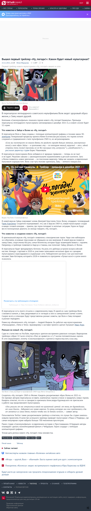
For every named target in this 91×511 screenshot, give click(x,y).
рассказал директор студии (17, 150)
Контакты (7, 487)
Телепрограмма (69, 483)
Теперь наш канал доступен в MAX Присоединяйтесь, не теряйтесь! (18, 14)
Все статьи (7, 8)
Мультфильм (7, 438)
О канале (55, 483)
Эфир (81, 3)
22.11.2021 (6, 63)
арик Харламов (9, 223)
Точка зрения (38, 8)
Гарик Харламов (19, 438)
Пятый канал (8, 483)
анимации (6, 136)
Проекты (44, 483)
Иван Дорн (79, 324)
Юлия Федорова (23, 63)
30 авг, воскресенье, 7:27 (12, 4)
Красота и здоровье (58, 8)
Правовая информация (14, 503)
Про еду (75, 8)
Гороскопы (22, 8)
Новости (22, 483)
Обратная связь (12, 507)
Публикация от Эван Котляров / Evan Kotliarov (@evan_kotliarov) (34, 305)
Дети (39, 438)
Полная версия (22, 487)
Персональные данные (14, 505)
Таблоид (33, 483)
